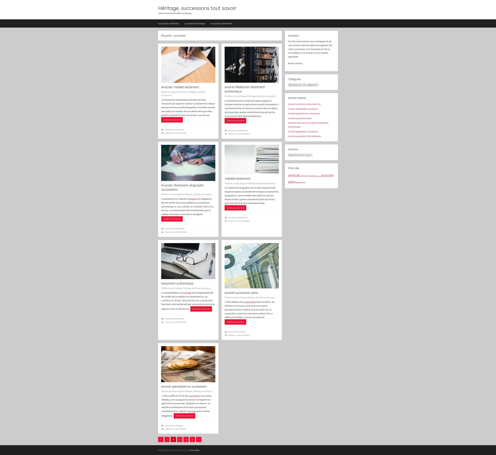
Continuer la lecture (172, 120)
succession (250, 302)
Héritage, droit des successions (262, 96)
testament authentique (177, 283)
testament (300, 182)
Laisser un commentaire (175, 133)
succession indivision (168, 23)
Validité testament (237, 178)
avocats (193, 199)
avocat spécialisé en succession (304, 113)
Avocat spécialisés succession (303, 109)
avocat (187, 292)
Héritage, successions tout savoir (197, 8)
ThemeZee (194, 450)
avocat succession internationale (304, 136)
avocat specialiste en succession (184, 386)
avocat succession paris (241, 293)
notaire (312, 176)
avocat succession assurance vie (304, 104)
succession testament (221, 23)
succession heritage (195, 23)
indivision (304, 176)
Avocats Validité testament (180, 87)
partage (318, 176)
